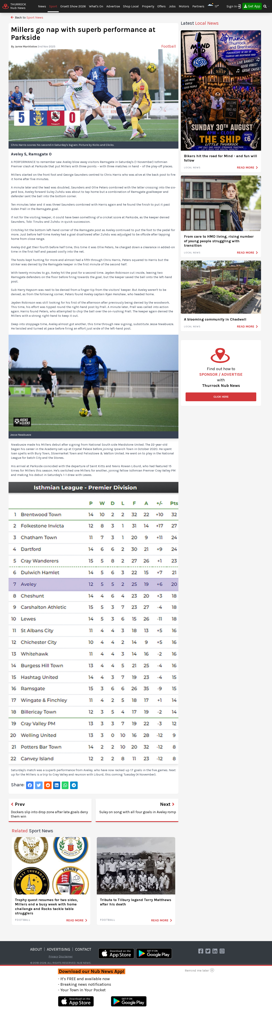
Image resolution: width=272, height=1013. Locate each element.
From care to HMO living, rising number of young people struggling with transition (219, 241)
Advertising (58, 949)
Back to (28, 17)
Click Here (221, 396)
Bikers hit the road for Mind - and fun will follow (220, 158)
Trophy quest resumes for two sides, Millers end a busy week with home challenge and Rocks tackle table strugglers (46, 907)
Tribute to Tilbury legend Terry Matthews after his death (135, 902)
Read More (75, 920)
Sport (53, 6)
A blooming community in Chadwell (215, 319)
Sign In (232, 6)
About (36, 949)
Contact (83, 949)
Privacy (53, 956)
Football (22, 920)
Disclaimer (66, 956)
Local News (192, 167)
